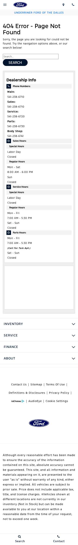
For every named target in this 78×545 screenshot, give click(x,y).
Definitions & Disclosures (27, 392)
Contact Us (19, 384)
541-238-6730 (16, 126)
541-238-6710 (15, 97)
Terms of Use (55, 384)
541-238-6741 (15, 136)
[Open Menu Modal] (5, 4)
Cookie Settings (57, 401)
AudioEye (35, 401)
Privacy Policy (59, 392)
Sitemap (36, 384)
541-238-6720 (16, 116)
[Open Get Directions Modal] (63, 4)
